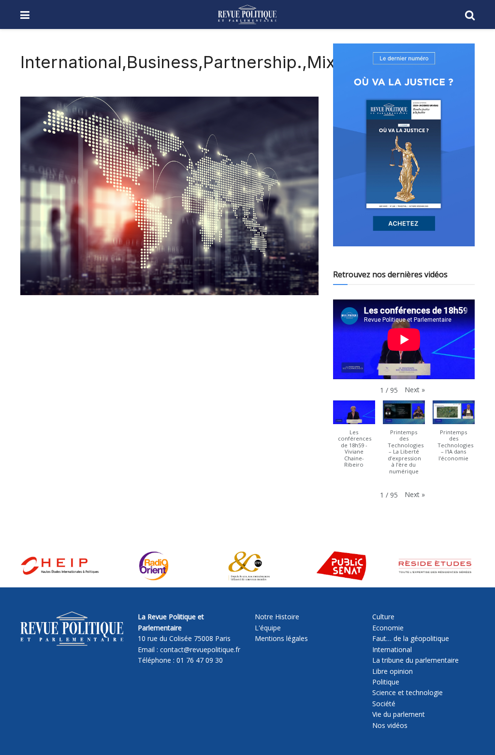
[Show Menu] (24, 14)
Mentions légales (281, 638)
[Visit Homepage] (247, 14)
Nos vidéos (390, 725)
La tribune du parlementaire (415, 660)
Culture (383, 616)
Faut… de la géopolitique (410, 638)
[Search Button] (470, 14)
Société (383, 703)
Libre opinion (392, 671)
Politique (385, 681)
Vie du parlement (398, 714)
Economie (388, 627)
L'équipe (268, 627)
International (392, 649)
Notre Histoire (277, 616)
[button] (415, 390)
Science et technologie (407, 692)
